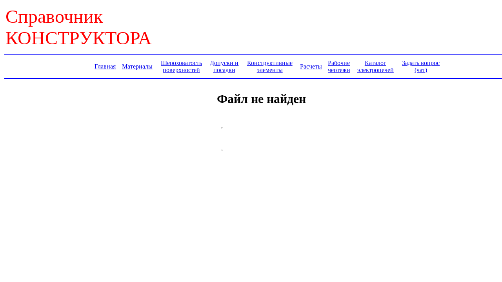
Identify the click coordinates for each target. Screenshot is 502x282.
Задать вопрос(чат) (421, 66)
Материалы (137, 66)
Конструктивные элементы (270, 66)
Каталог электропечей (375, 66)
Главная (105, 66)
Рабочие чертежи (339, 66)
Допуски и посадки (224, 66)
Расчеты (311, 66)
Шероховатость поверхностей (181, 66)
